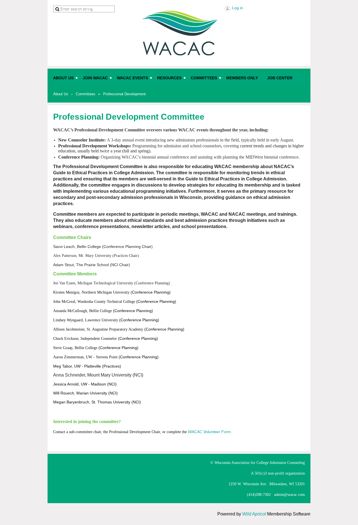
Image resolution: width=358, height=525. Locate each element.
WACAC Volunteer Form (209, 431)
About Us (60, 94)
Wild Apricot (254, 514)
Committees (85, 94)
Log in (237, 8)
